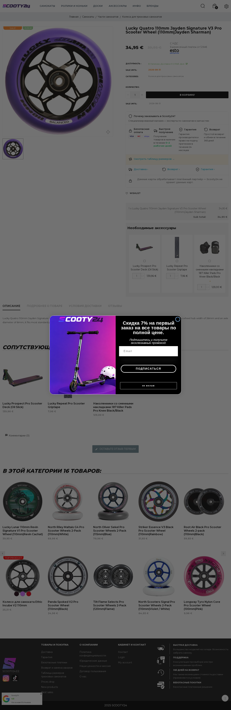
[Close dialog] (178, 319)
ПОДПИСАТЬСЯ (148, 368)
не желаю (148, 386)
